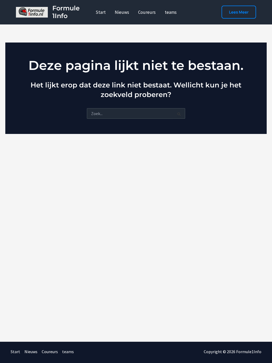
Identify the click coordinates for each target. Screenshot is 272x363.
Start (101, 12)
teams (171, 12)
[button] (239, 12)
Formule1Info (66, 12)
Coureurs (147, 12)
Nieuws (122, 12)
